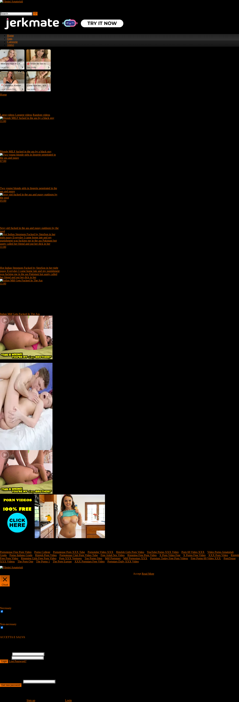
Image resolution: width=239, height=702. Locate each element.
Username (5, 653)
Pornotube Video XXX (100, 552)
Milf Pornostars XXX (135, 558)
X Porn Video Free (169, 555)
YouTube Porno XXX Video (163, 552)
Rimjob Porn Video (46, 555)
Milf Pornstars (113, 558)
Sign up (31, 700)
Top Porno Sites (93, 558)
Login (4, 661)
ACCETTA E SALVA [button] (12, 637)
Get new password (10, 685)
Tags (9, 38)
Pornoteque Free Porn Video (15, 552)
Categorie (12, 41)
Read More (148, 573)
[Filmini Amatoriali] (11, 1)
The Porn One (25, 561)
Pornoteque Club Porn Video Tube (78, 555)
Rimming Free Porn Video (142, 555)
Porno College (42, 552)
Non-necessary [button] (8, 624)
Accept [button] (137, 573)
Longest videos (23, 114)
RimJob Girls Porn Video (130, 552)
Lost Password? (17, 661)
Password (5, 657)
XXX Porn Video (218, 555)
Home (10, 35)
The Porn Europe (62, 561)
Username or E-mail (11, 681)
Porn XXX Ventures (70, 558)
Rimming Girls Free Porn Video (38, 558)
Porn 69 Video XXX (193, 552)
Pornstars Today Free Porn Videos (169, 558)
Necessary (10, 611)
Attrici (10, 44)
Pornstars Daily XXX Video (123, 561)
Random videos (41, 114)
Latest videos (7, 114)
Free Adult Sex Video (113, 555)
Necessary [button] (5, 608)
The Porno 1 (43, 561)
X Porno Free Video (194, 555)
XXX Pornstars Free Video (90, 561)
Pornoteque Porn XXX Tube (69, 552)
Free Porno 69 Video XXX (206, 558)
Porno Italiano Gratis (20, 555)
